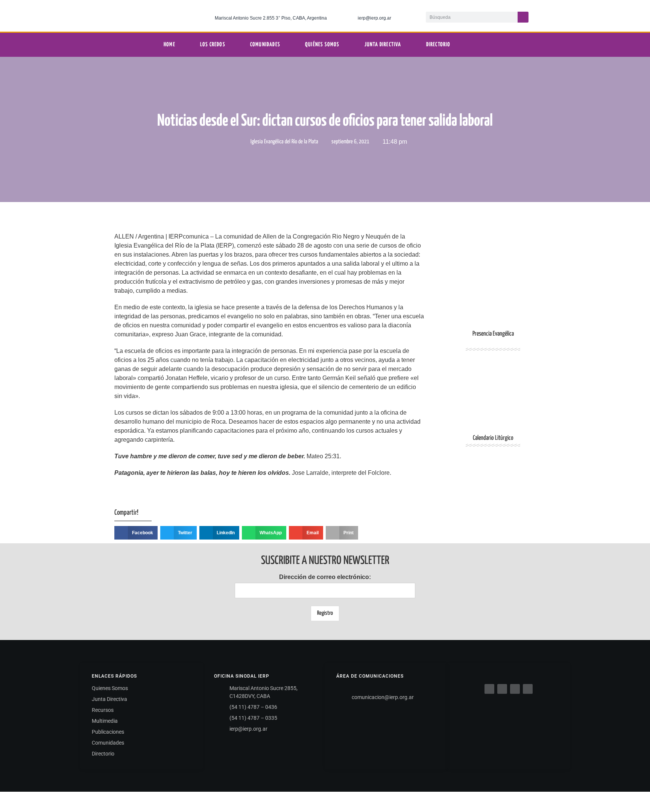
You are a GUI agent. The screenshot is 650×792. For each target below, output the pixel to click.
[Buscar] (523, 17)
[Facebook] (489, 689)
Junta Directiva (382, 44)
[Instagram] (580, 15)
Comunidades (265, 44)
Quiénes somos (322, 44)
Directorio (438, 44)
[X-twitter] (564, 15)
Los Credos (212, 44)
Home (169, 44)
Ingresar (493, 494)
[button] (136, 533)
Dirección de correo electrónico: (325, 577)
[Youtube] (595, 15)
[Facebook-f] (549, 15)
